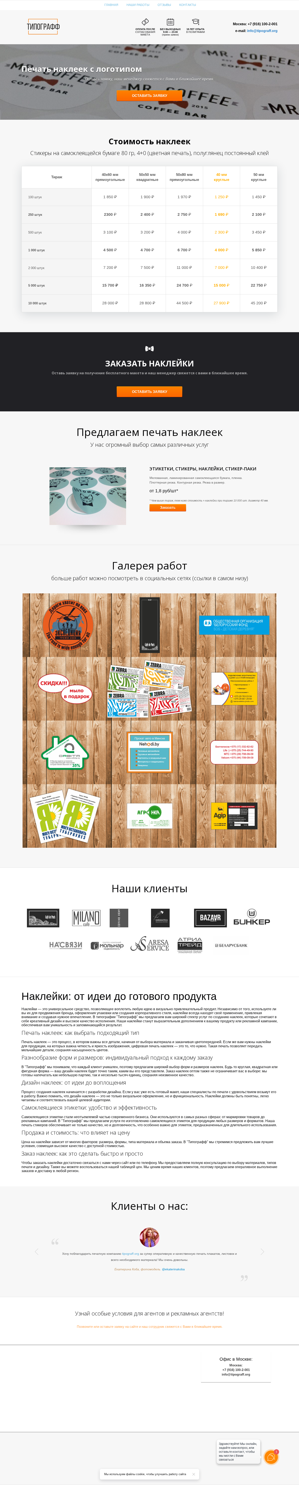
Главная (111, 5)
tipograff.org (130, 1253)
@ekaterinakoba (173, 1269)
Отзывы (164, 5)
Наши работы (138, 5)
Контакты (187, 5)
